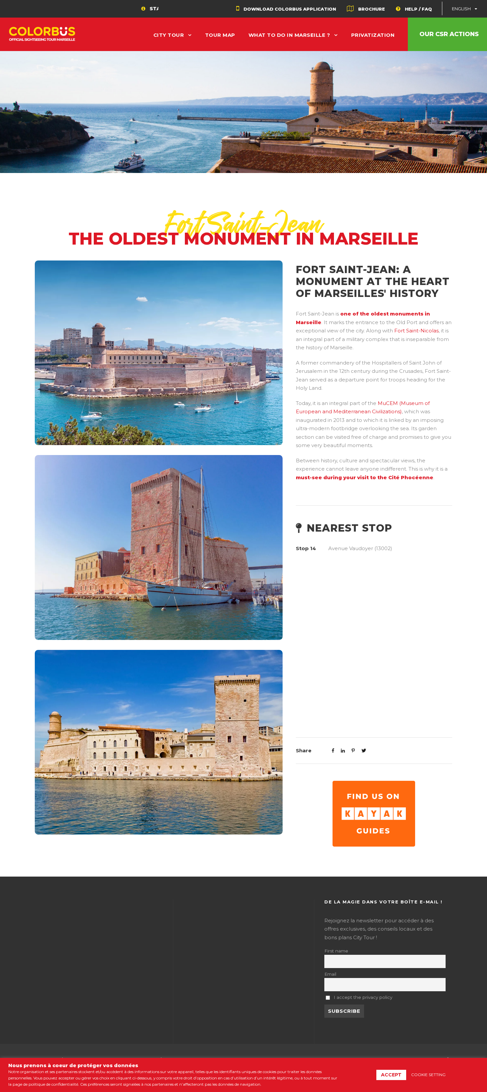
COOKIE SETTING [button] (428, 1074)
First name (336, 950)
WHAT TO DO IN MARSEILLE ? (289, 35)
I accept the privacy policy (362, 997)
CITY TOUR (168, 35)
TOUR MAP (220, 35)
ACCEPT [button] (391, 1075)
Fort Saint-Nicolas (416, 330)
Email (330, 974)
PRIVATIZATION (373, 35)
